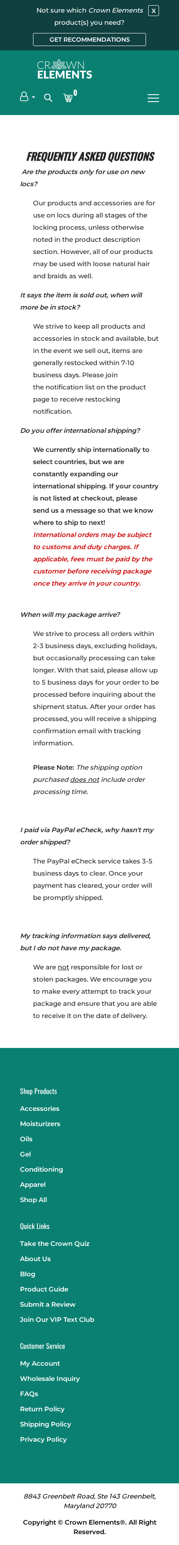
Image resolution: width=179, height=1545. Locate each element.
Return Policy (42, 1409)
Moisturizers (40, 1124)
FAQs (29, 1394)
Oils (26, 1139)
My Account (40, 1363)
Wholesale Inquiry (50, 1378)
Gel (25, 1154)
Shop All (33, 1200)
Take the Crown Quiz (55, 1243)
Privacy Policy (43, 1439)
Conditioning (41, 1169)
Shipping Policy (45, 1424)
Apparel (33, 1184)
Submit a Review (48, 1304)
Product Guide (44, 1289)
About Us (35, 1259)
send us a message (64, 510)
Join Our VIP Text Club (57, 1319)
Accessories (40, 1108)
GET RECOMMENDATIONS (90, 39)
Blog (27, 1274)
